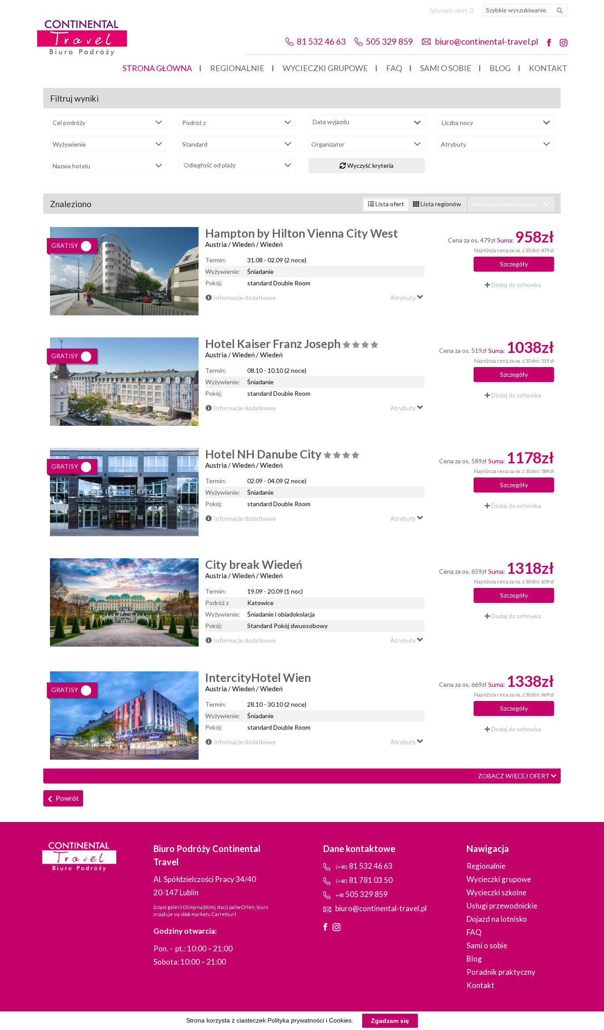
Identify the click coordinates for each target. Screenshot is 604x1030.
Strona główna (157, 68)
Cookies (340, 1020)
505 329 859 (389, 41)
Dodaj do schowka (515, 284)
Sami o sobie (445, 68)
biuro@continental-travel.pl (486, 41)
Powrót (66, 798)
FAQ (474, 932)
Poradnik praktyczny (500, 972)
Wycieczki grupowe (325, 68)
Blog (500, 68)
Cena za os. (463, 240)
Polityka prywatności (296, 1020)
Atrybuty (403, 297)
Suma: (505, 240)
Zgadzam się (390, 1020)
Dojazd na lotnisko (496, 919)
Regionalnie (237, 68)
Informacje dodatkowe (245, 297)
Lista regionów (440, 204)
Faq (394, 68)
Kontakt (548, 68)
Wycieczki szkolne (496, 892)
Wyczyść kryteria (370, 165)
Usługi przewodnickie (501, 905)
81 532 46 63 (321, 41)
